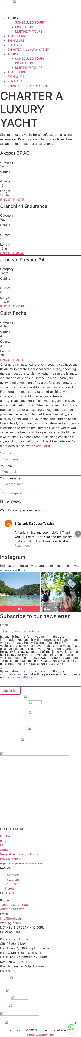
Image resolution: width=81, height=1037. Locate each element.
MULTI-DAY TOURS (28, 31)
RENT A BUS (16, 45)
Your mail (6, 465)
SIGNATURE (16, 40)
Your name (7, 453)
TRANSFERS (16, 36)
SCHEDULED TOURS (30, 22)
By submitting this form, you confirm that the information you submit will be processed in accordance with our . (40, 674)
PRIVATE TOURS (26, 27)
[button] (3, 534)
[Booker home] (40, 8)
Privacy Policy (23, 677)
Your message (10, 478)
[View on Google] (8, 523)
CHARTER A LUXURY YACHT (28, 49)
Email (4, 625)
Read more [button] (22, 545)
